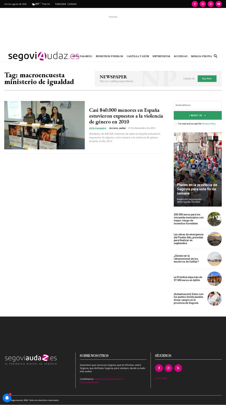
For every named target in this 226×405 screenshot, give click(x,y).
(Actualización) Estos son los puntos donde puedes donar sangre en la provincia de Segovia (188, 298)
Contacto (72, 3)
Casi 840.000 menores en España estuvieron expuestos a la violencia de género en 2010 (126, 115)
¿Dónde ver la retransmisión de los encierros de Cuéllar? (186, 258)
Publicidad (60, 3)
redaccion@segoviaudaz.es (109, 378)
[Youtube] (219, 4)
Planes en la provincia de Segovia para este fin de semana (197, 189)
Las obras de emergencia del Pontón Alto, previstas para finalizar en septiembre (188, 239)
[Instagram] (203, 4)
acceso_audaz (117, 128)
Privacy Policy (208, 124)
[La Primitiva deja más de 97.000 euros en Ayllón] (214, 279)
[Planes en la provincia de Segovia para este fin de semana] (198, 169)
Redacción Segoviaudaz (189, 199)
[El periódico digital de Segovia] (31, 56)
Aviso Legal (161, 378)
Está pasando (97, 128)
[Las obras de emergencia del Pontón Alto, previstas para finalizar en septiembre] (214, 239)
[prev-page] (209, 138)
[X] (211, 4)
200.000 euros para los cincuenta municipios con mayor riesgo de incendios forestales (189, 219)
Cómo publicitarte (89, 382)
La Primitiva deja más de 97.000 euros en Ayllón (188, 279)
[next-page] (215, 138)
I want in (195, 115)
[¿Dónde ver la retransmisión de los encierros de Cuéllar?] (214, 259)
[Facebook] (195, 4)
